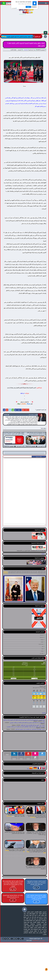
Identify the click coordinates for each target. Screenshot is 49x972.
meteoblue (44, 712)
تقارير (43, 646)
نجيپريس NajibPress (38, 940)
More (28, 768)
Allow (28, 7)
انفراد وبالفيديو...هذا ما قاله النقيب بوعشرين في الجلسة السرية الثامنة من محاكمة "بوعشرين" (27, 722)
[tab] (39, 457)
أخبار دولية (42, 635)
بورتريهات (42, 639)
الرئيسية (19, 49)
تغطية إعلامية (13, 49)
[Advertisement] (24, 25)
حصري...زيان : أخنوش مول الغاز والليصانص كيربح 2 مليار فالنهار (33, 725)
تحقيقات (42, 641)
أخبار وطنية (42, 637)
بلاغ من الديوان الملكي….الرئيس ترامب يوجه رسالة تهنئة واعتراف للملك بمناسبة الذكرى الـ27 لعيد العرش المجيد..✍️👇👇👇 (25, 571)
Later (34, 7)
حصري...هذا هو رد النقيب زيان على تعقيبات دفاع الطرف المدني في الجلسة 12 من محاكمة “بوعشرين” (26, 726)
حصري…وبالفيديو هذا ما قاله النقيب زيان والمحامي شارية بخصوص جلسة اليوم (30, 729)
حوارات (42, 648)
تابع (35, 887)
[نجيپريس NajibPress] (25, 15)
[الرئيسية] (45, 33)
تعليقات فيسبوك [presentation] (39, 456)
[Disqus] (24, 474)
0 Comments (26, 49)
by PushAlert (14, 8)
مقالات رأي (42, 653)
